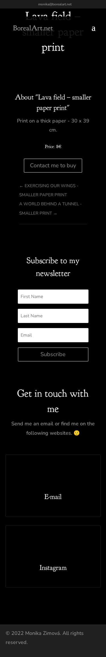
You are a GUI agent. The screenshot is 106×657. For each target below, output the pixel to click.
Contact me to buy (53, 165)
